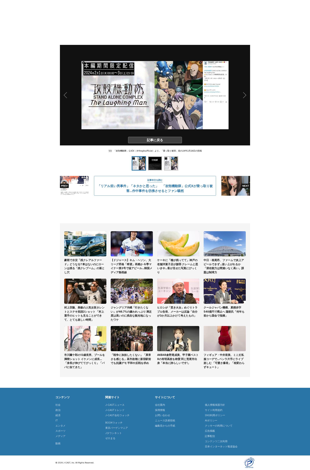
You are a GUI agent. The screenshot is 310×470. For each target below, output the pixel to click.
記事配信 (210, 436)
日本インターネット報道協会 (221, 446)
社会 (57, 404)
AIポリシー (211, 420)
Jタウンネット (113, 432)
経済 (57, 415)
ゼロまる (110, 438)
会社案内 (160, 404)
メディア (60, 436)
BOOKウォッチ (114, 422)
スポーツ (60, 430)
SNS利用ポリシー (215, 415)
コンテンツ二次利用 (216, 441)
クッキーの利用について (218, 425)
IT (56, 420)
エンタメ (60, 425)
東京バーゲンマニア (116, 427)
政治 (57, 409)
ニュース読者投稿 (165, 420)
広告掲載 (210, 430)
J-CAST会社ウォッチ (117, 415)
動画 (57, 443)
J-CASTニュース (115, 404)
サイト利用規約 (213, 409)
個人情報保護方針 (215, 404)
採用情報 (160, 409)
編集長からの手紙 (165, 425)
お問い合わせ (162, 415)
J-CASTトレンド (115, 409)
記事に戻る (155, 140)
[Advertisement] (155, 209)
